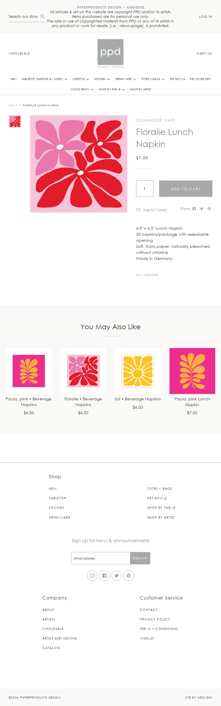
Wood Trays (80, 89)
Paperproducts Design (40, 697)
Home (13, 105)
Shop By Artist (140, 89)
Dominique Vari (155, 120)
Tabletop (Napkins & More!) (43, 79)
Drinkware (123, 79)
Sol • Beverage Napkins (138, 399)
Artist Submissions (59, 638)
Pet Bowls (177, 79)
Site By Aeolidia (198, 697)
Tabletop (57, 498)
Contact (149, 609)
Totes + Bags (151, 79)
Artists (48, 619)
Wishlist (147, 638)
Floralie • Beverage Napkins (83, 402)
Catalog (51, 647)
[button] (156, 209)
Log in (205, 16)
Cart (204, 53)
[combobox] (24, 16)
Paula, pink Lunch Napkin (192, 402)
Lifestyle (79, 79)
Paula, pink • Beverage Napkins (29, 402)
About (48, 609)
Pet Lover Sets (200, 79)
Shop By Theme (110, 89)
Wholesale (19, 53)
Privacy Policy (155, 619)
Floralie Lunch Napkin (41, 105)
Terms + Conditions (159, 628)
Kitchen (100, 79)
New (14, 79)
